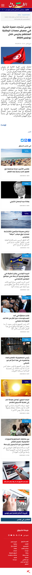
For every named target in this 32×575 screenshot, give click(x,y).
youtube (11, 535)
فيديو (15, 557)
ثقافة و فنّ (14, 546)
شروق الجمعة (13, 553)
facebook (19, 535)
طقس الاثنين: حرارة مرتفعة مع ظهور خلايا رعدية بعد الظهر (17, 170)
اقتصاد (26, 544)
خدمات (15, 551)
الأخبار (27, 9)
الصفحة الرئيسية (26, 15)
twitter (21, 535)
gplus (14, 535)
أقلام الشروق (24, 542)
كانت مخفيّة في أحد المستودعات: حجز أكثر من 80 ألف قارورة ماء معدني (16, 318)
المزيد (2, 5)
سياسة (15, 560)
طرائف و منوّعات (12, 555)
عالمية (26, 557)
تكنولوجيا (25, 546)
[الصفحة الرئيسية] (17, 4)
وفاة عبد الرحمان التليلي (19, 201)
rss (17, 535)
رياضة (26, 553)
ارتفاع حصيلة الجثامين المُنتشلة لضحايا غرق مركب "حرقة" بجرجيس (16, 234)
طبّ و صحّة (25, 555)
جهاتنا (15, 549)
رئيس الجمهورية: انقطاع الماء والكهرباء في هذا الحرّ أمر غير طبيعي (17, 360)
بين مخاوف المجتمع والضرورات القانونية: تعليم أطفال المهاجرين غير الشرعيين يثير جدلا (16, 441)
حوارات (26, 551)
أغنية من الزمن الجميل (24, 563)
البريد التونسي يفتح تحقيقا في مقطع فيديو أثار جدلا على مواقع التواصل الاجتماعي (16, 276)
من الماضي (25, 560)
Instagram (9, 535)
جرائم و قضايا (24, 549)
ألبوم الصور (14, 542)
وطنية (19, 15)
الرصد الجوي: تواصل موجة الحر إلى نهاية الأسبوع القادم (17, 401)
